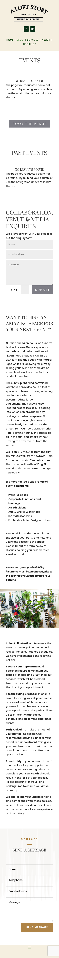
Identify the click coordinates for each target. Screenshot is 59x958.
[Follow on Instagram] (32, 29)
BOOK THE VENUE (29, 124)
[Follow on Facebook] (26, 29)
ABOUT (46, 40)
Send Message (37, 927)
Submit (42, 289)
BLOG (20, 40)
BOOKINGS (29, 44)
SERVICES (32, 40)
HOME (9, 40)
